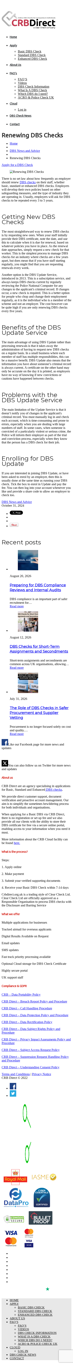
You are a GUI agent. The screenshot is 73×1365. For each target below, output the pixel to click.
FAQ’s (13, 73)
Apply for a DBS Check (17, 165)
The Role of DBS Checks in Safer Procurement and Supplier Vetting (39, 713)
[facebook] (13, 1088)
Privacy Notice (41, 1074)
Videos (22, 83)
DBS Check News (20, 115)
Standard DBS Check (32, 55)
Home (13, 37)
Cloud (13, 103)
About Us (15, 64)
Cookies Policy (19, 1273)
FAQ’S (22, 79)
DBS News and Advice (25, 150)
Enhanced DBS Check (32, 58)
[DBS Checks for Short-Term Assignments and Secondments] (28, 630)
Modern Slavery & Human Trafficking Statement (40, 1281)
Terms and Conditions (16, 1074)
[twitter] (13, 1095)
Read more (17, 606)
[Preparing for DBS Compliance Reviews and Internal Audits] (28, 569)
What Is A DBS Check (32, 90)
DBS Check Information (33, 86)
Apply (13, 45)
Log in (22, 109)
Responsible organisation (26, 1277)
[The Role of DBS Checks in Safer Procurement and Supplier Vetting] (28, 692)
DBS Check (17, 1253)
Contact (15, 124)
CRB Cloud (16, 1261)
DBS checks (28, 182)
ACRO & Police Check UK (36, 97)
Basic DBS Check (29, 51)
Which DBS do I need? (33, 94)
